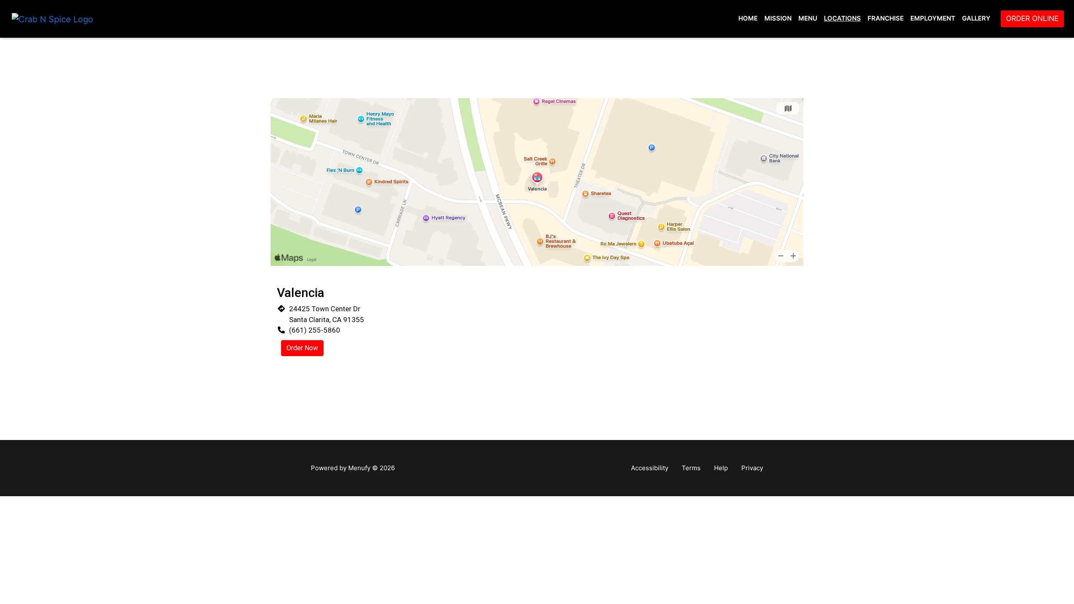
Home (748, 18)
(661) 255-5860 (314, 330)
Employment (932, 18)
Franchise (886, 18)
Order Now (302, 348)
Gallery (976, 18)
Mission (778, 18)
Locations (842, 18)
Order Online (1032, 18)
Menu (807, 18)
